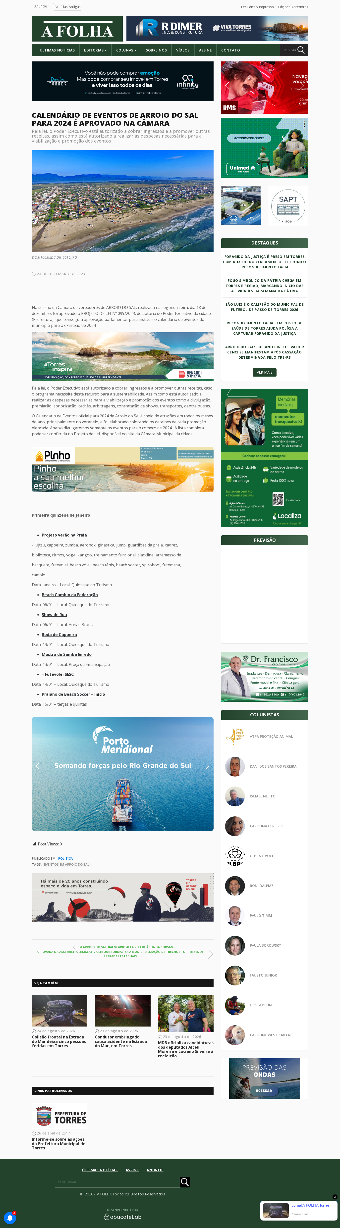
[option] (123, 469)
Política (65, 858)
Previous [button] (45, 766)
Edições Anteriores (293, 6)
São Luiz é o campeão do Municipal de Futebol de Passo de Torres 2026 (265, 307)
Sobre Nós (156, 50)
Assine (205, 50)
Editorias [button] (94, 50)
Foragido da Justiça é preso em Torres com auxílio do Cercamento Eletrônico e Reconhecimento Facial (264, 261)
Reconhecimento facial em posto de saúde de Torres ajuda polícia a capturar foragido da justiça (264, 328)
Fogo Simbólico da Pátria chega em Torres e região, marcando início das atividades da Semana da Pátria (265, 285)
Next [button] (203, 766)
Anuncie (40, 6)
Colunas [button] (124, 50)
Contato (230, 50)
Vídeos (182, 50)
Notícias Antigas (68, 6)
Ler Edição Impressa (257, 6)
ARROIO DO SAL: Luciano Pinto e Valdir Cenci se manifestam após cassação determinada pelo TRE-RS (264, 352)
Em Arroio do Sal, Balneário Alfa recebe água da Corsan (125, 947)
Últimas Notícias (57, 50)
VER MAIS (265, 372)
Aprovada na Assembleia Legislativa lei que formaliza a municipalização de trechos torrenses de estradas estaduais (120, 954)
